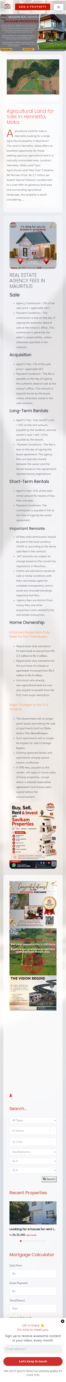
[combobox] (33, 1130)
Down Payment (18, 1283)
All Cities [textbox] (17, 1142)
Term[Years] (17, 1300)
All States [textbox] (18, 1130)
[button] (20, 1241)
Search (50, 1179)
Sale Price (15, 1265)
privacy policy (48, 1371)
